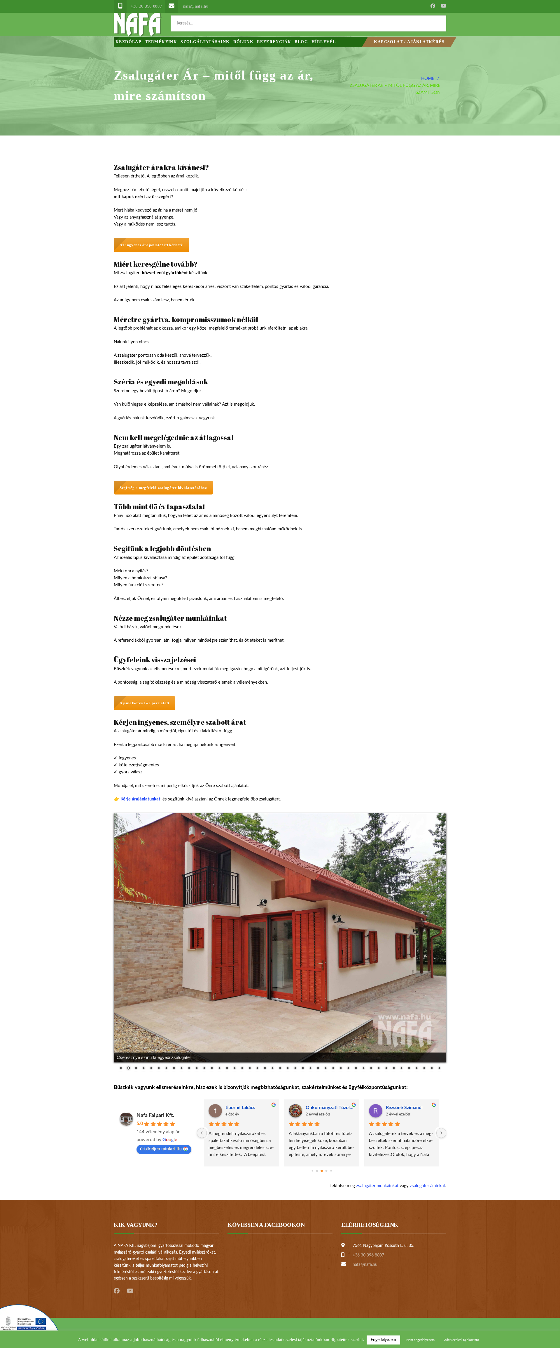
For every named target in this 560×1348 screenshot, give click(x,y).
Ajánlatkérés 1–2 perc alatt (144, 703)
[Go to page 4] (331, 1171)
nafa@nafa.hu (196, 6)
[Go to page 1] (317, 1171)
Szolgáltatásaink (205, 42)
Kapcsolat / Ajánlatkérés (409, 42)
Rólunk (243, 42)
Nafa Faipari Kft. (155, 1115)
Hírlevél (324, 42)
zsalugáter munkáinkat (377, 1186)
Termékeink (161, 42)
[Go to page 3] (326, 1171)
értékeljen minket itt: (161, 1148)
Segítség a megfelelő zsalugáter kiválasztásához (163, 487)
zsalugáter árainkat (427, 1186)
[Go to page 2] (322, 1171)
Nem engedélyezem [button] (420, 1340)
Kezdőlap (128, 42)
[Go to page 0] (312, 1171)
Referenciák (274, 42)
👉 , (137, 799)
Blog (301, 42)
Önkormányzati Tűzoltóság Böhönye (330, 1107)
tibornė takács (240, 1107)
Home (428, 78)
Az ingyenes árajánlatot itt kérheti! (151, 245)
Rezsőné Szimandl (404, 1107)
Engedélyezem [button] (383, 1340)
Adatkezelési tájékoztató (461, 1340)
